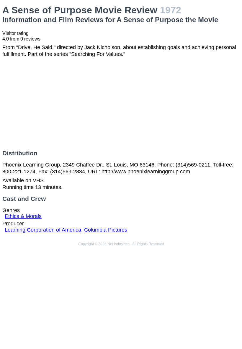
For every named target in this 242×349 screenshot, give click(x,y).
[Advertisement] (121, 103)
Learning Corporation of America (43, 230)
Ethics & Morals (23, 216)
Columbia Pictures (105, 230)
